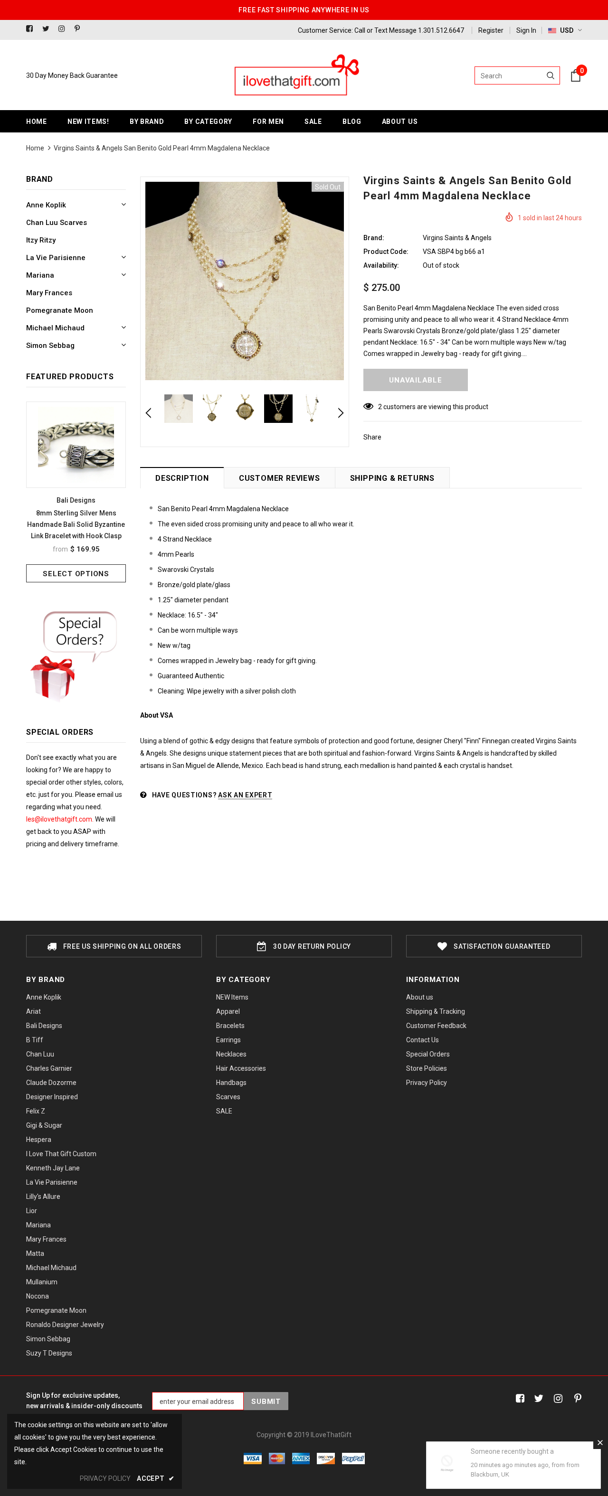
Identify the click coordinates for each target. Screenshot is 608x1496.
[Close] (600, 1442)
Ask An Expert (245, 795)
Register (491, 30)
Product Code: (385, 251)
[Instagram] (64, 29)
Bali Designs (76, 500)
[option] (76, 492)
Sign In (526, 30)
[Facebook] (32, 29)
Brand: (373, 238)
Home (35, 148)
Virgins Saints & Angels (457, 238)
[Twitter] (48, 29)
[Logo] (296, 75)
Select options (76, 574)
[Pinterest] (80, 29)
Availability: (381, 265)
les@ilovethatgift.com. (60, 819)
